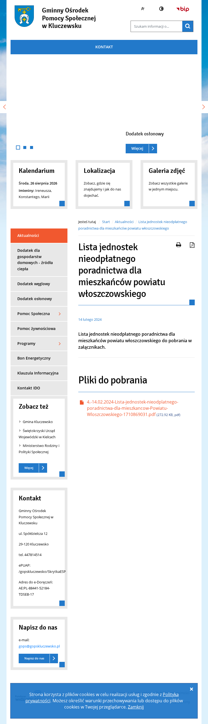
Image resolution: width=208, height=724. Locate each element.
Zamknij (136, 707)
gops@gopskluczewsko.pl (39, 646)
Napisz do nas (34, 658)
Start (106, 221)
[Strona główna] (24, 19)
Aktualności (124, 221)
